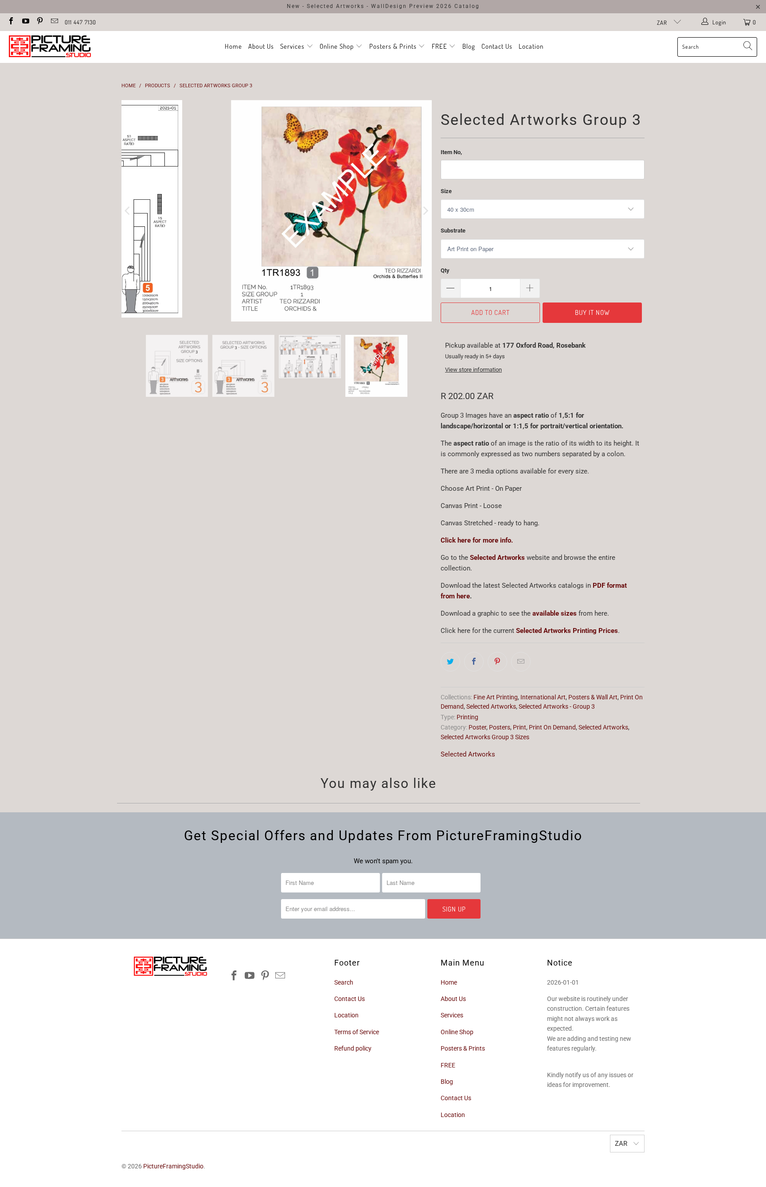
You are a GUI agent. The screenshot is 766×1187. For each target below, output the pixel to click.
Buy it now (592, 312)
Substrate (453, 230)
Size (446, 191)
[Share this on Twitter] (450, 661)
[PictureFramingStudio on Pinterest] (39, 22)
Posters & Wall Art (592, 697)
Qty (445, 270)
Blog (468, 46)
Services (293, 46)
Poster (477, 727)
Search (343, 982)
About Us (261, 46)
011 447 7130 (80, 22)
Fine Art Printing (495, 697)
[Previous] (128, 211)
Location (531, 46)
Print (519, 727)
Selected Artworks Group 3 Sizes (485, 737)
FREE (440, 46)
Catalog (467, 6)
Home (233, 46)
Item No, (451, 152)
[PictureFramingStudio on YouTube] (25, 22)
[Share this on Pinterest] (497, 661)
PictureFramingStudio (173, 1166)
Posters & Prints (393, 46)
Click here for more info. (477, 540)
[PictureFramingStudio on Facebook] (11, 22)
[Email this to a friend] (521, 661)
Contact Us (496, 46)
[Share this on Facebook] (474, 661)
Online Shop (337, 46)
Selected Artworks (497, 558)
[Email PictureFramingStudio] (54, 22)
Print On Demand (552, 727)
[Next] (425, 211)
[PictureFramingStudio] (50, 46)
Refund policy (352, 1048)
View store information (473, 369)
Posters (499, 727)
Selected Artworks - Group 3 (557, 706)
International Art (543, 697)
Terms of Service (356, 1032)
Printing (467, 717)
